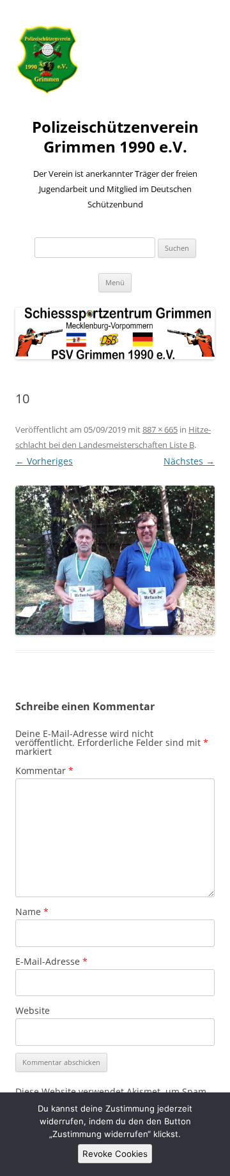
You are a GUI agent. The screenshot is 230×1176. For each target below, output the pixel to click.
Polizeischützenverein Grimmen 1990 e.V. (115, 137)
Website (32, 1010)
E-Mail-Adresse (51, 961)
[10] (115, 560)
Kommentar (44, 770)
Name (32, 911)
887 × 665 (160, 429)
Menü (115, 282)
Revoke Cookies (115, 1154)
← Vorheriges (44, 461)
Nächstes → (189, 461)
